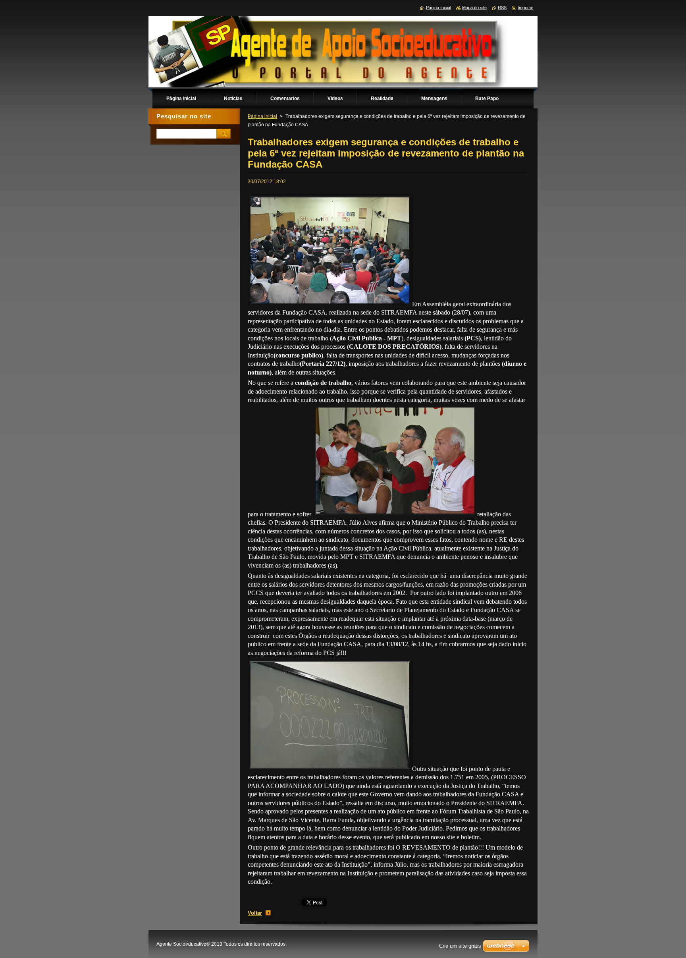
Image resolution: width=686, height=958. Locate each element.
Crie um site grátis (460, 946)
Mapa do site (474, 7)
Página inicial (262, 116)
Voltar (255, 913)
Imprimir (525, 7)
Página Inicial (438, 7)
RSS (502, 7)
